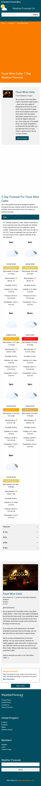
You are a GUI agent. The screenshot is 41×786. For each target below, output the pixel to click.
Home (3, 23)
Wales (3, 727)
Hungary (11, 23)
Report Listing (20, 686)
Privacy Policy (6, 700)
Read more (24, 209)
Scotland (4, 725)
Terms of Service (7, 707)
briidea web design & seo (25, 780)
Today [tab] (5, 217)
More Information (8, 679)
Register (4, 744)
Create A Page (6, 749)
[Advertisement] (20, 50)
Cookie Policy (6, 702)
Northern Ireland (6, 729)
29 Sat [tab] (5, 542)
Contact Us (5, 705)
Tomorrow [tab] (6, 527)
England (4, 722)
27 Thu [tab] (5, 532)
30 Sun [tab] (5, 548)
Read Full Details (22, 138)
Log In (3, 747)
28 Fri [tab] (5, 537)
